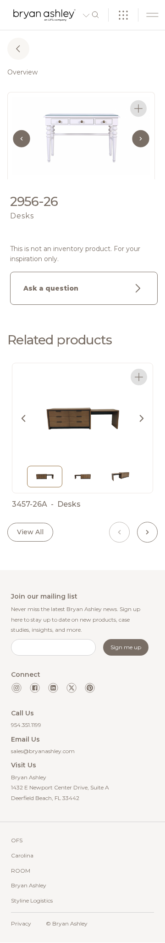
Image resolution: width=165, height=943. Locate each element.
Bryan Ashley (28, 885)
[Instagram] (16, 687)
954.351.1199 (26, 724)
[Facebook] (34, 687)
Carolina (22, 855)
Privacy (21, 923)
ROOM (20, 870)
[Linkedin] (53, 687)
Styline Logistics (32, 900)
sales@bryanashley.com (43, 751)
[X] (71, 687)
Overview (22, 72)
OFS (16, 840)
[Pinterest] (89, 687)
